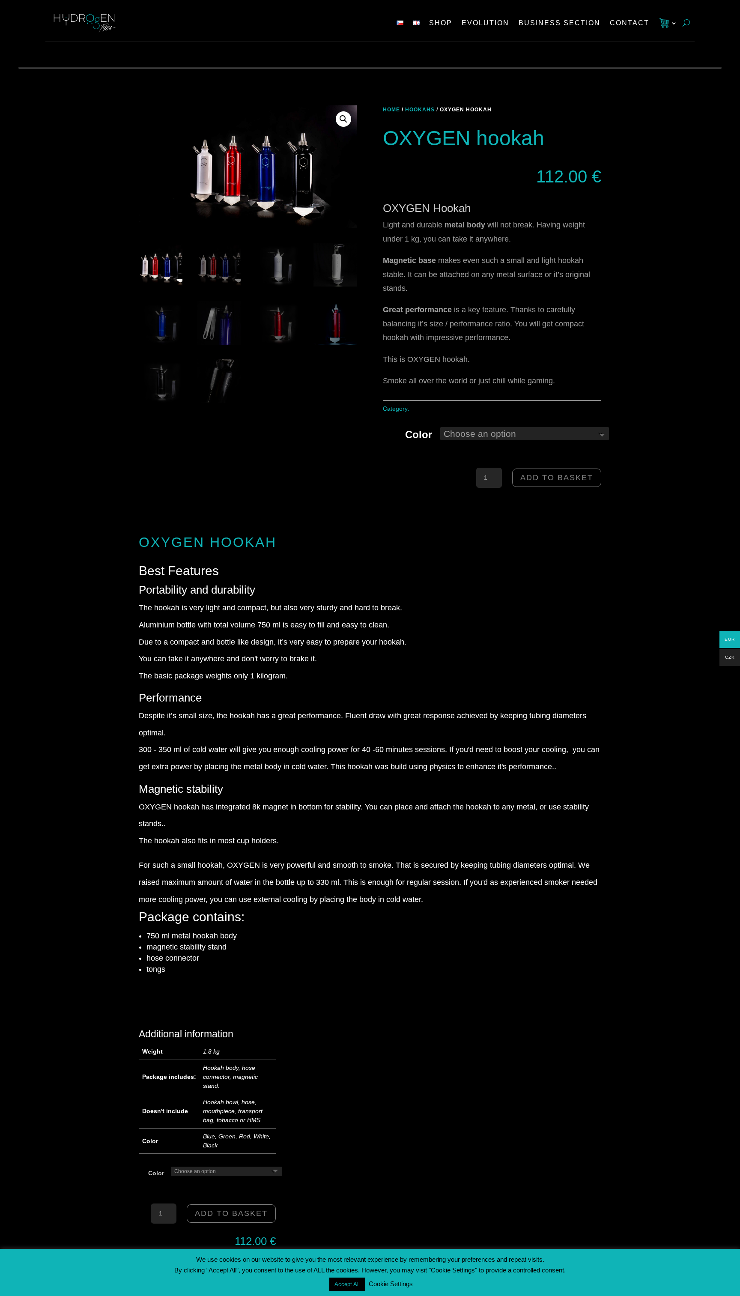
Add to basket (556, 477)
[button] (343, 119)
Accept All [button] (347, 1284)
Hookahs (420, 110)
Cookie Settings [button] (391, 1283)
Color (418, 434)
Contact (629, 23)
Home (391, 110)
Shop (440, 23)
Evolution (485, 23)
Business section (559, 23)
